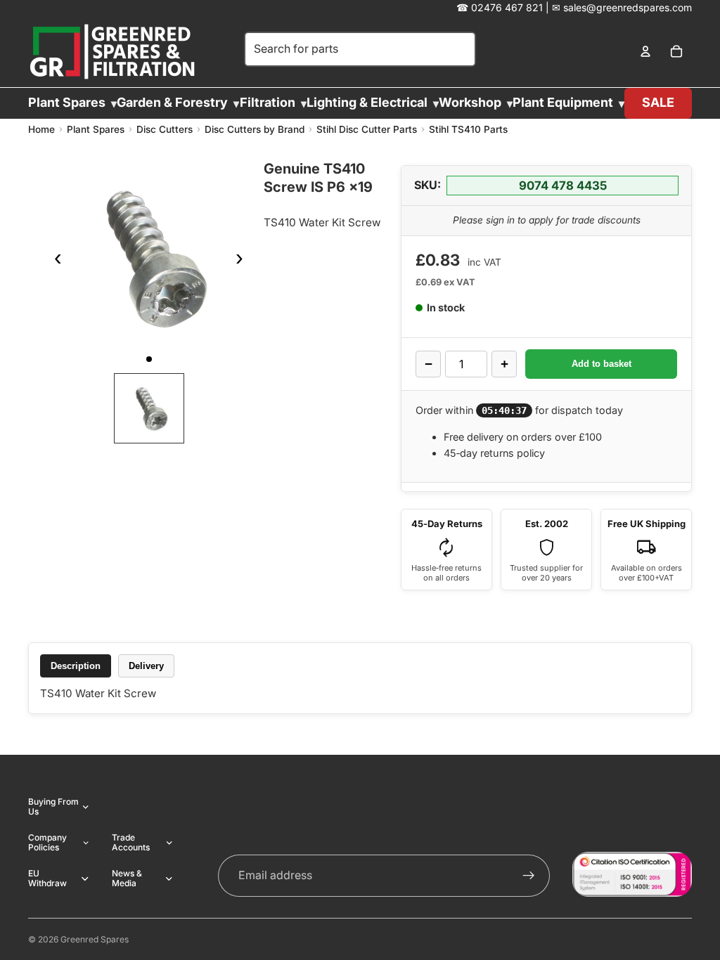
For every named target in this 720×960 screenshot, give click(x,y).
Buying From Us (53, 806)
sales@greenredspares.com (627, 7)
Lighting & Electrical (367, 102)
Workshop (470, 102)
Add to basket (601, 363)
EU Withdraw (47, 878)
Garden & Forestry (172, 102)
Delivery (146, 666)
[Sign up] (529, 875)
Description (76, 666)
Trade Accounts (131, 842)
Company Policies (47, 842)
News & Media (127, 878)
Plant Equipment (563, 102)
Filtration (267, 102)
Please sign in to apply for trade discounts (547, 220)
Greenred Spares (94, 939)
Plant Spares (66, 102)
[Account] (645, 52)
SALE (658, 102)
